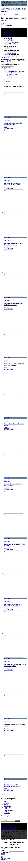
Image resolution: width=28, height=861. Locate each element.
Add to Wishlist (8, 128)
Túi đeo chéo (10, 38)
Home (3, 60)
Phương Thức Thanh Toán (8, 827)
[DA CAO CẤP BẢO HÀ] (14, 11)
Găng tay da (7, 806)
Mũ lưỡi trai (10, 61)
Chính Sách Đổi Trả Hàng (8, 829)
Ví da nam (9, 49)
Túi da (5, 32)
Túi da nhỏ (9, 39)
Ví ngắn (9, 50)
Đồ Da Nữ (7, 813)
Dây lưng (6, 52)
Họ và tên (4, 849)
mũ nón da (6, 57)
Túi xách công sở (11, 33)
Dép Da (6, 804)
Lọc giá (17, 820)
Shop (7, 60)
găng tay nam (10, 66)
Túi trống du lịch (11, 43)
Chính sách (6, 68)
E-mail (3, 850)
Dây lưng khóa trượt (12, 56)
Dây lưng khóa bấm (11, 54)
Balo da (24, 18)
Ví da (15, 18)
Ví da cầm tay (10, 47)
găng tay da (6, 63)
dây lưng (19, 18)
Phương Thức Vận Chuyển (9, 828)
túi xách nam (4, 20)
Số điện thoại (5, 852)
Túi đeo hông (10, 42)
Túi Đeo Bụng (10, 40)
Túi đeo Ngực (10, 36)
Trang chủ (6, 31)
